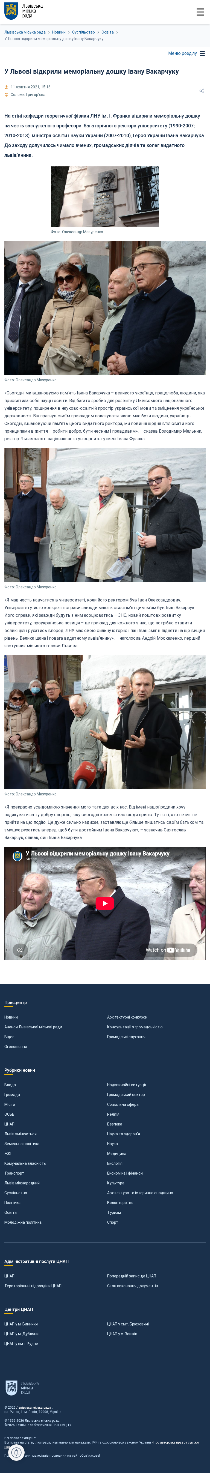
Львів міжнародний (22, 1183)
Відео (9, 1037)
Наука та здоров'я (123, 1134)
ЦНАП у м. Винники (21, 1324)
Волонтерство (120, 1202)
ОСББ (9, 1114)
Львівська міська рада (25, 32)
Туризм (114, 1212)
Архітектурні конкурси (127, 1017)
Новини (59, 32)
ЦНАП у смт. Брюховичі (128, 1324)
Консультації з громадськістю (135, 1027)
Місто (9, 1104)
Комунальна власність (25, 1163)
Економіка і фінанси (125, 1173)
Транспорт (14, 1173)
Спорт (112, 1222)
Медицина (116, 1153)
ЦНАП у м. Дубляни (21, 1334)
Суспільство (83, 32)
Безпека (114, 1124)
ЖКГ (8, 1153)
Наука (112, 1144)
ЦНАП (9, 1124)
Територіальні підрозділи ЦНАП (33, 1286)
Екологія (114, 1163)
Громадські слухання (126, 1037)
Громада (12, 1094)
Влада (10, 1085)
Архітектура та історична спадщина (140, 1193)
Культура (115, 1183)
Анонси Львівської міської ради (33, 1027)
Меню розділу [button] (182, 53)
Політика (12, 1202)
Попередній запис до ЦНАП (131, 1276)
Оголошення (15, 1046)
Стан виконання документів (132, 1286)
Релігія (113, 1114)
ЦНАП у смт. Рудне (21, 1344)
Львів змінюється (20, 1134)
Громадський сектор (126, 1094)
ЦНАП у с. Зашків (122, 1334)
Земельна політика (21, 1144)
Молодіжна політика (23, 1222)
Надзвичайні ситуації (126, 1085)
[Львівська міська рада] (23, 11)
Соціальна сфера (123, 1104)
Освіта (107, 32)
